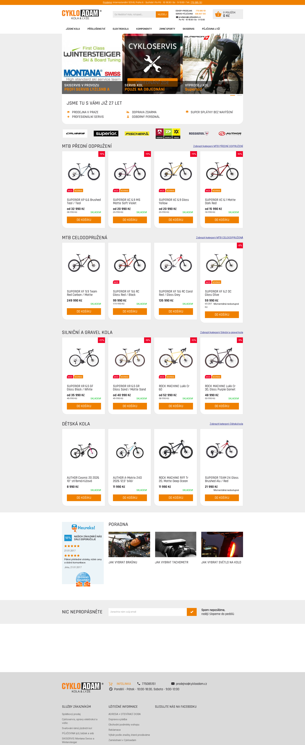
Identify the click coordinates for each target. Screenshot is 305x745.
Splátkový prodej (71, 714)
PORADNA (118, 524)
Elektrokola (121, 29)
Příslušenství (96, 29)
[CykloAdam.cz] (82, 14)
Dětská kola (76, 424)
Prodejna (107, 2)
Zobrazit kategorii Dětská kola (226, 424)
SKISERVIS (188, 29)
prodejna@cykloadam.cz (190, 17)
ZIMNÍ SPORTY (167, 29)
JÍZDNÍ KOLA (73, 29)
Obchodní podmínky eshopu (123, 724)
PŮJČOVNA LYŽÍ (211, 29)
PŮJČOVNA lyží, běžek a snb (78, 733)
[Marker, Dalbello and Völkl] (168, 133)
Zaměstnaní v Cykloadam (122, 740)
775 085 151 (196, 2)
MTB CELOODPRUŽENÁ (84, 237)
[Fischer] (137, 133)
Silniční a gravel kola (87, 332)
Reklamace (114, 729)
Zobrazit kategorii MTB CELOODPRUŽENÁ (219, 237)
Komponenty (144, 29)
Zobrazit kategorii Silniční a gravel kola (221, 332)
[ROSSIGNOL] (199, 133)
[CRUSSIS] (75, 133)
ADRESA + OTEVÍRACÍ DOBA (124, 714)
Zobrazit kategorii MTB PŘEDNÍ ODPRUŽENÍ (218, 146)
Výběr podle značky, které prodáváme (129, 734)
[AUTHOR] (230, 133)
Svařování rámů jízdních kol (77, 728)
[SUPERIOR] (106, 133)
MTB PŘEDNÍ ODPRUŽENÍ (87, 146)
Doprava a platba (117, 719)
